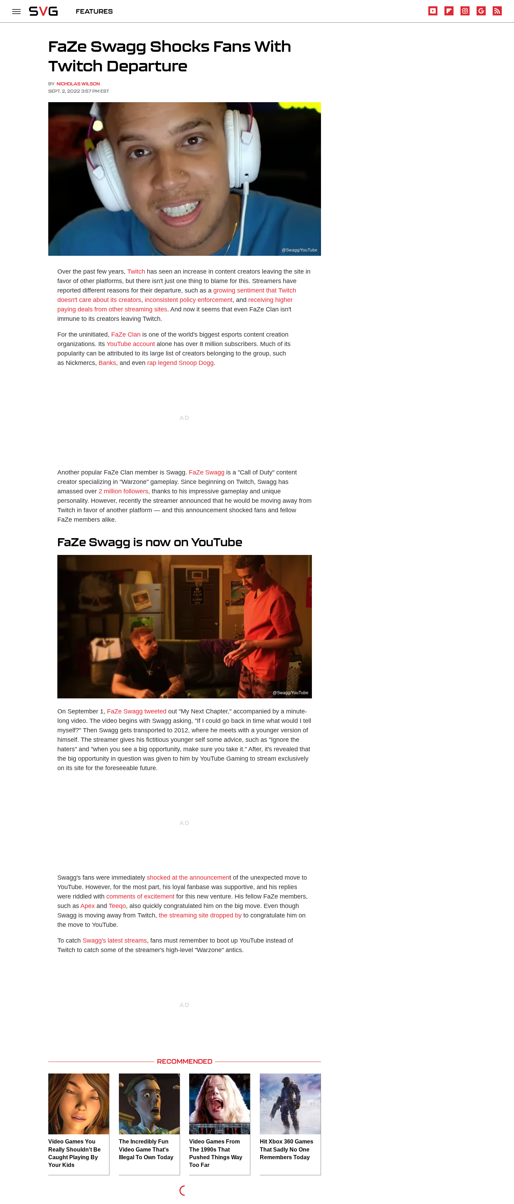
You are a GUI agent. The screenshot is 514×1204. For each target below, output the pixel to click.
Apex (87, 905)
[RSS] (497, 14)
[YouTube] (432, 14)
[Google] (481, 14)
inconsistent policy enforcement (189, 299)
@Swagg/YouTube (299, 250)
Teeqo (117, 905)
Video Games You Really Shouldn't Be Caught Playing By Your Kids (74, 1153)
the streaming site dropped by (200, 915)
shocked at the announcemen (188, 877)
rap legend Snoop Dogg (180, 362)
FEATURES (94, 11)
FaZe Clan (126, 334)
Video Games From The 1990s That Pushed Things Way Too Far (215, 1153)
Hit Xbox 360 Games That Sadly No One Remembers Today (286, 1149)
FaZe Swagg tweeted (136, 711)
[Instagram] (465, 14)
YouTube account (131, 343)
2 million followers (123, 491)
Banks (107, 362)
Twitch (136, 271)
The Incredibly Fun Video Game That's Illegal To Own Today (146, 1149)
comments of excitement (140, 896)
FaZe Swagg (206, 472)
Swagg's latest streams (115, 940)
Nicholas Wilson (78, 83)
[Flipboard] (449, 14)
